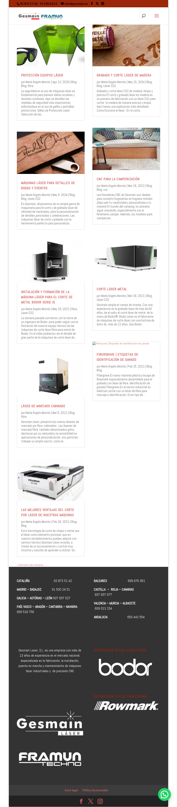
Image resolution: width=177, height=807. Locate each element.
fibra (30, 86)
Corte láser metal (112, 289)
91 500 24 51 (48, 3)
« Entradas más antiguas (30, 565)
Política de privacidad (95, 790)
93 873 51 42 (29, 3)
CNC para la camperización (118, 179)
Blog (74, 82)
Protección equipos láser (42, 75)
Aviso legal (71, 790)
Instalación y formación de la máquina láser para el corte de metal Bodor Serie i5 (47, 297)
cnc (105, 190)
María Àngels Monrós (38, 82)
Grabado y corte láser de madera (124, 75)
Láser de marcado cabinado (43, 406)
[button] (164, 794)
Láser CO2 (34, 199)
